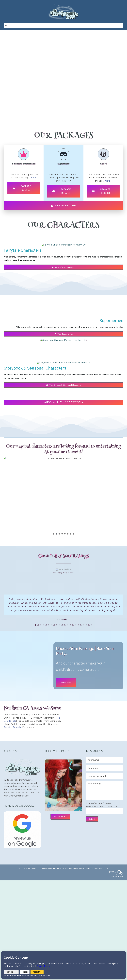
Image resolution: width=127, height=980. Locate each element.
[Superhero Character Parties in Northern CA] (63, 340)
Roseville (17, 731)
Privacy (108, 872)
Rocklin (7, 731)
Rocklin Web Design (116, 880)
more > (34, 177)
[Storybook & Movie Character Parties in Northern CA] (63, 363)
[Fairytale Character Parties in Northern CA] (63, 245)
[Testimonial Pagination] (35, 629)
